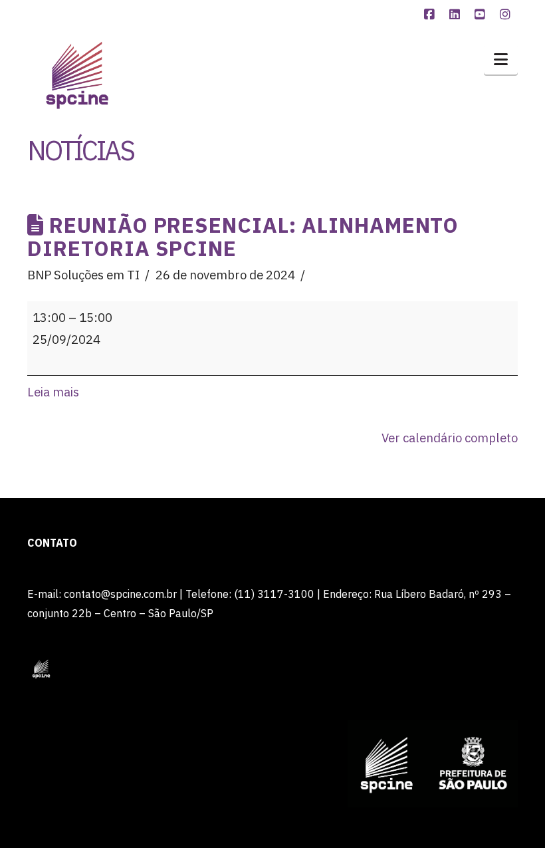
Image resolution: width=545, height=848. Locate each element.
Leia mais (53, 392)
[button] (501, 59)
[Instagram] (507, 14)
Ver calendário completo (450, 438)
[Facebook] (431, 14)
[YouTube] (481, 14)
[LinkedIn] (456, 14)
